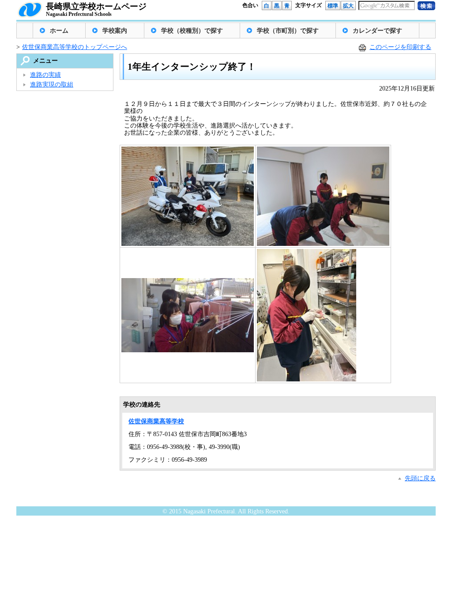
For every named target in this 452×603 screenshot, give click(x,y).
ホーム (59, 30)
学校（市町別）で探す (288, 30)
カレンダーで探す (377, 30)
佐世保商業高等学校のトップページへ (74, 47)
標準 (333, 6)
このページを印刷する (400, 47)
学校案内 (114, 30)
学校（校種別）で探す (192, 30)
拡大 (348, 6)
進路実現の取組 (51, 84)
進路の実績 (45, 75)
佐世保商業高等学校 (156, 421)
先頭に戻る (420, 478)
